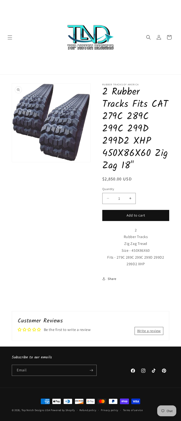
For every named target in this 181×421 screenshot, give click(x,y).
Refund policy (87, 410)
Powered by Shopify (63, 410)
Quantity (108, 189)
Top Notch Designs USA (35, 410)
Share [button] (112, 279)
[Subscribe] (91, 370)
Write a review (149, 330)
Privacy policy (109, 410)
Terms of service (133, 410)
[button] (10, 37)
